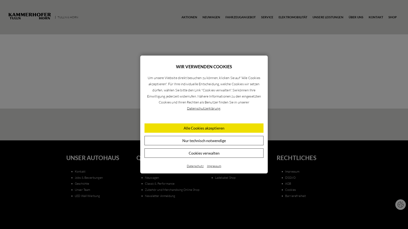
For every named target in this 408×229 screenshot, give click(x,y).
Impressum (214, 166)
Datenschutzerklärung (203, 108)
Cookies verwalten (204, 153)
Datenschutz (195, 166)
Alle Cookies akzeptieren (204, 128)
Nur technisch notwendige (204, 140)
